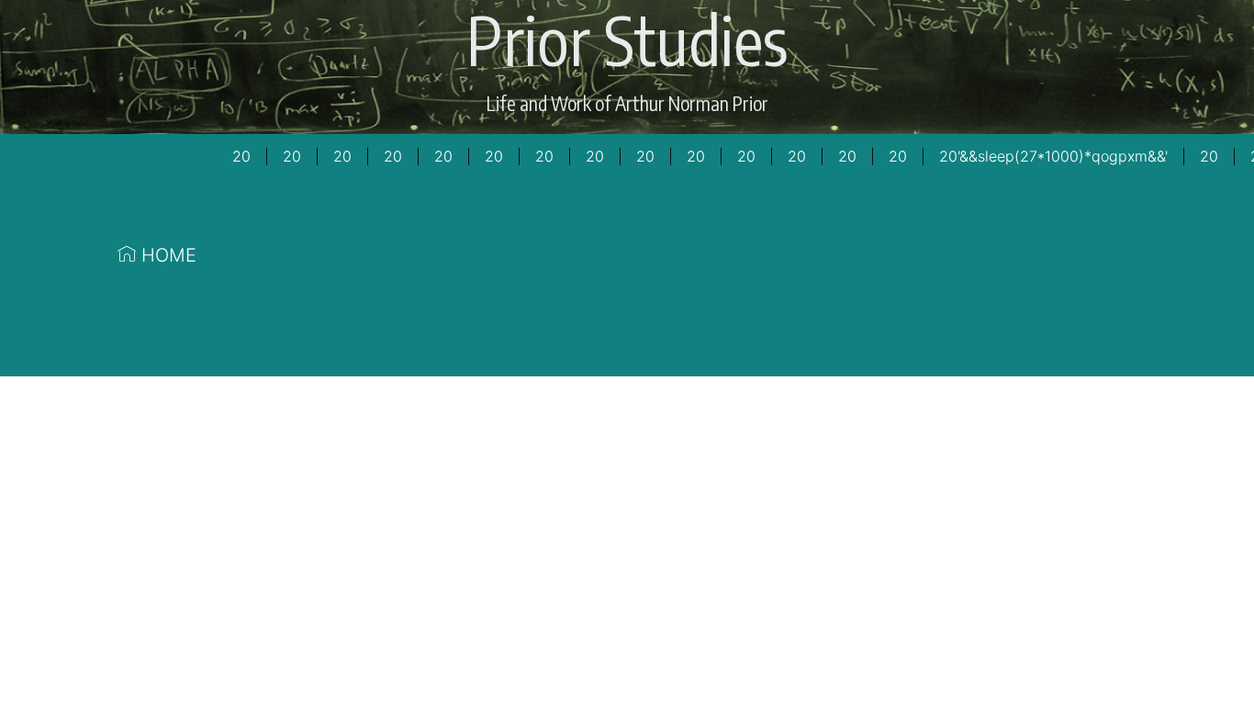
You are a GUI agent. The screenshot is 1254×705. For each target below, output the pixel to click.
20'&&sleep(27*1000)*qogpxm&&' (1053, 156)
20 (241, 156)
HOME (166, 255)
